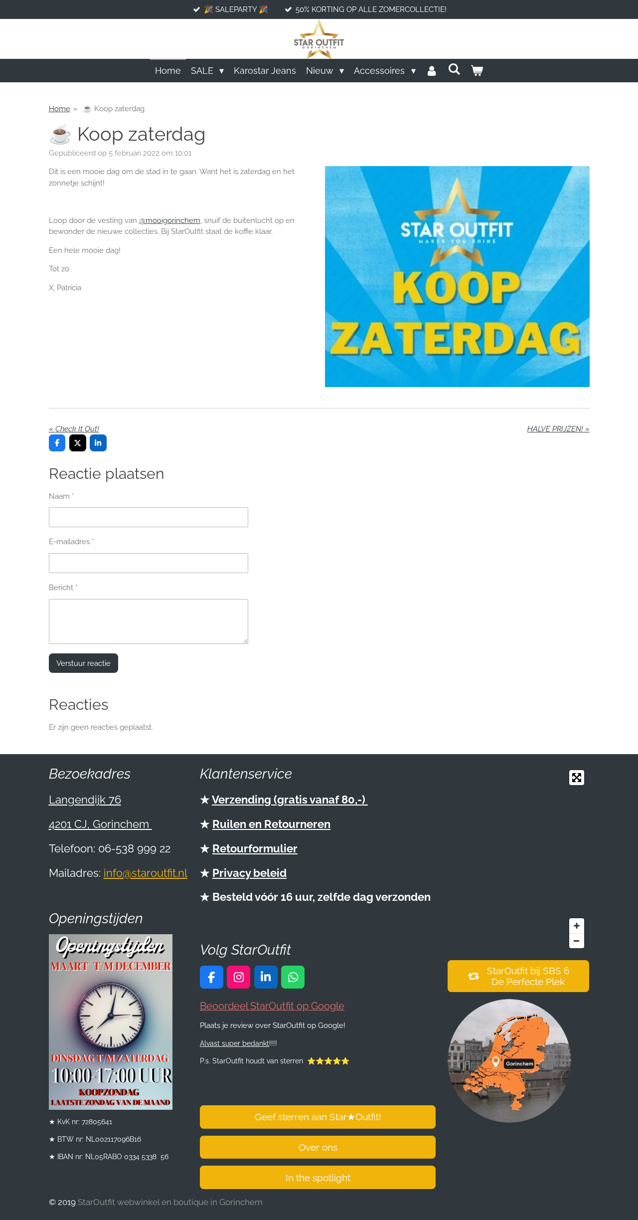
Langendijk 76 (85, 799)
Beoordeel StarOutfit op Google (272, 1006)
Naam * (61, 496)
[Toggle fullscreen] (576, 777)
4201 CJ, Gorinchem (100, 823)
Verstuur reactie (83, 663)
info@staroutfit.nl (145, 872)
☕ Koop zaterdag (113, 108)
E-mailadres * (71, 541)
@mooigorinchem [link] (169, 220)
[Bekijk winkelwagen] (477, 70)
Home (59, 108)
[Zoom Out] (576, 940)
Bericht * (63, 587)
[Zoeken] (454, 69)
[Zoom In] (576, 925)
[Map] (518, 859)
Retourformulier (255, 848)
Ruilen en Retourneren (271, 823)
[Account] (432, 70)
